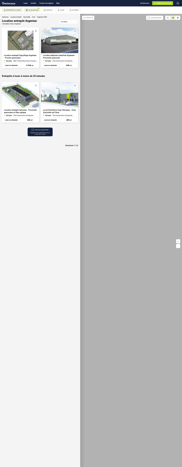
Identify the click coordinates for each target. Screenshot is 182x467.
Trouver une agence (46, 3)
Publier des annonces (163, 3)
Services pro (144, 3)
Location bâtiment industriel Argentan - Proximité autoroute (59, 56)
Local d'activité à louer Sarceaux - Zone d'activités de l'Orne (59, 111)
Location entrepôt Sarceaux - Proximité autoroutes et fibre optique (20, 111)
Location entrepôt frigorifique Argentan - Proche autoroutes (20, 56)
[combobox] (68, 22)
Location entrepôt (16, 17)
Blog (57, 3)
